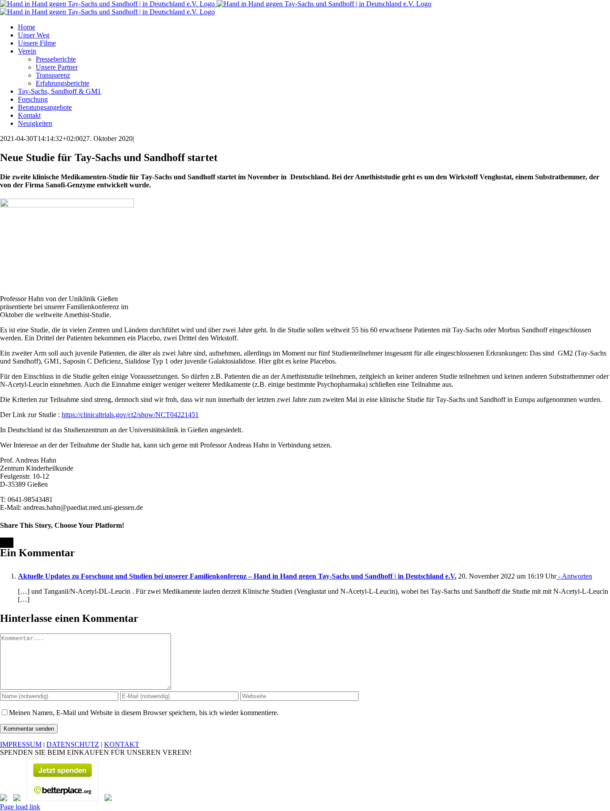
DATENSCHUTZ (72, 744)
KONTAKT (121, 744)
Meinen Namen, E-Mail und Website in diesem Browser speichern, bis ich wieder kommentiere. (144, 712)
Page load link (20, 807)
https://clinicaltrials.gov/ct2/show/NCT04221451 (130, 414)
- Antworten (574, 576)
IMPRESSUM (21, 744)
